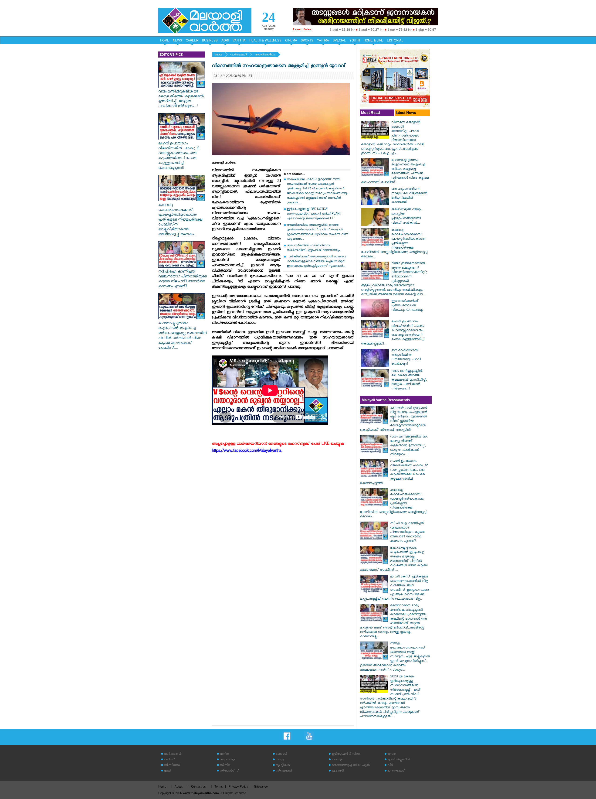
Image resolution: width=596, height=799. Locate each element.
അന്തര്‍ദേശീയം (265, 55)
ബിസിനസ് (172, 765)
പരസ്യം (337, 760)
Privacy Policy (238, 786)
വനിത (224, 754)
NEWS (177, 40)
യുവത (391, 754)
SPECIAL (339, 40)
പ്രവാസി (338, 771)
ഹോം (218, 55)
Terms (218, 786)
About (179, 786)
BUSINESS (210, 40)
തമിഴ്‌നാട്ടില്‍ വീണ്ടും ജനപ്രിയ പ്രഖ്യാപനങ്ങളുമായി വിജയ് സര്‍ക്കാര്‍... (406, 216)
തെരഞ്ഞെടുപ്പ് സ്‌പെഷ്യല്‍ (351, 765)
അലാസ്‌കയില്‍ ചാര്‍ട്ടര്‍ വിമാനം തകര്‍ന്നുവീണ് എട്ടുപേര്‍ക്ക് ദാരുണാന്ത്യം (313, 248)
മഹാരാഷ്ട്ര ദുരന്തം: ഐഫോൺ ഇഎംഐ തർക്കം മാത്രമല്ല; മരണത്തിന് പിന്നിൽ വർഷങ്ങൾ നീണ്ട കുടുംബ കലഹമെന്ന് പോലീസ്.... (182, 336)
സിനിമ (225, 765)
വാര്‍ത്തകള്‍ (238, 55)
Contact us (198, 786)
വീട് (390, 765)
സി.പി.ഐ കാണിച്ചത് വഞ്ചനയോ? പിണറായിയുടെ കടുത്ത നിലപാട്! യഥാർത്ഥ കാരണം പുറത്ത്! (182, 280)
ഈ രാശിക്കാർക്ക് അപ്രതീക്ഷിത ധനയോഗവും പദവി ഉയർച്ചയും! (406, 357)
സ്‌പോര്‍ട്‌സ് (229, 771)
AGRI (225, 40)
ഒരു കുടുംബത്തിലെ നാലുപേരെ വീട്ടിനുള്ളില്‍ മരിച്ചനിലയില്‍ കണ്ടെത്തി (409, 196)
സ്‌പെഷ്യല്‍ (284, 771)
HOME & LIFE (373, 40)
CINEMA (291, 40)
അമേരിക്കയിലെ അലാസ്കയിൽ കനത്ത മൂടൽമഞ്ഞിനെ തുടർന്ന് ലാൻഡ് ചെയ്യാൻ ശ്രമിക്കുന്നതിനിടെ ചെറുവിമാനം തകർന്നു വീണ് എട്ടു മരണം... (318, 232)
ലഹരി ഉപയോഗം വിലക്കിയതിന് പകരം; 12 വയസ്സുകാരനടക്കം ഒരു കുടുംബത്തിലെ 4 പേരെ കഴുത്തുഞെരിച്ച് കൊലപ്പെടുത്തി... (178, 156)
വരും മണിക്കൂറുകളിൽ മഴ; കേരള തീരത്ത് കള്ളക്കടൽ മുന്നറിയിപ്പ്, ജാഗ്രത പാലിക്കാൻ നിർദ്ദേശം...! (180, 99)
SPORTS (307, 40)
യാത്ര (280, 760)
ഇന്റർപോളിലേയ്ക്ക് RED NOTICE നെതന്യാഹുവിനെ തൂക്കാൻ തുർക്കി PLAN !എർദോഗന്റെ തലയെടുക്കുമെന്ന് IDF (314, 214)
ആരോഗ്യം (227, 760)
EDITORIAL (395, 40)
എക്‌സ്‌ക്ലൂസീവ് (398, 760)
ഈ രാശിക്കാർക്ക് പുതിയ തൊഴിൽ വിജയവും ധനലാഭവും (407, 306)
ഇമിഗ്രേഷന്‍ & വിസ (346, 754)
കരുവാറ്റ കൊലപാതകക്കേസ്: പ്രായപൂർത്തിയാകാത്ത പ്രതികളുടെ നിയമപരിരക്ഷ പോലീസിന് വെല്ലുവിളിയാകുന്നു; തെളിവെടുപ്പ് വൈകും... (180, 220)
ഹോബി (281, 754)
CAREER (192, 40)
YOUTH (354, 40)
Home (162, 786)
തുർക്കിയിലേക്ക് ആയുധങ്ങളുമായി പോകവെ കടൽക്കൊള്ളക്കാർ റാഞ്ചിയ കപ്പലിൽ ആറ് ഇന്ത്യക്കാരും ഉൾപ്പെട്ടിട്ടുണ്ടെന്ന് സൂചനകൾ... (316, 262)
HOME (164, 40)
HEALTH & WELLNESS (265, 40)
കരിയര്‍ (169, 760)
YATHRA (323, 40)
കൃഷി (167, 771)
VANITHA (239, 40)
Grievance (261, 786)
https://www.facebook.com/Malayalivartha (246, 451)
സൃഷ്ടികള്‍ (283, 765)
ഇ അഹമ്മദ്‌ (396, 771)
